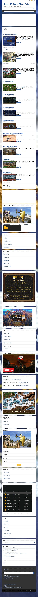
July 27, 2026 (8, 35)
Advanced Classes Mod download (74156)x (9, 556)
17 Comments (12, 134)
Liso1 (5, 35)
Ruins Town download (6, 159)
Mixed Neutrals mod (6, 263)
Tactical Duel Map (5, 421)
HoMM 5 (8, 63)
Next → (11, 186)
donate (5, 345)
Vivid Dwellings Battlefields (7, 266)
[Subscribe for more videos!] (19, 372)
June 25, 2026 (9, 147)
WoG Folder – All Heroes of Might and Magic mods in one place (12, 587)
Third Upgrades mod (6, 257)
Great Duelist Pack (6, 424)
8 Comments (12, 147)
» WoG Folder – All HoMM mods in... (23, 382)
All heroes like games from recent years (8, 520)
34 (9, 186)
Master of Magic (5, 527)
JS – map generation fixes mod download (10, 34)
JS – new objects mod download (8, 107)
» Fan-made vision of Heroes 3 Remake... (15, 379)
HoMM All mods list (6, 235)
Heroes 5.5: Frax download (7, 50)
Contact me (5, 585)
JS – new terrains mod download (8, 81)
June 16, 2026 (9, 173)
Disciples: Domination (6, 524)
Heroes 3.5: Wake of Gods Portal (16, 4)
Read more (18, 42)
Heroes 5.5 (20, 52)
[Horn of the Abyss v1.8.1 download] (19, 413)
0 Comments (12, 35)
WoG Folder (24, 38)
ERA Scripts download (7, 577)
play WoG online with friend (7, 342)
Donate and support (6, 247)
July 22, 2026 (8, 82)
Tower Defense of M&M (6, 478)
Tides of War (23, 176)
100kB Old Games (6, 569)
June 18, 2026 (9, 160)
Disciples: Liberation (6, 530)
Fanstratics (4, 536)
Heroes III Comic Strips (6, 475)
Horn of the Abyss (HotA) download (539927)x (9, 547)
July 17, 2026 (8, 108)
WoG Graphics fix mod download (8, 66)
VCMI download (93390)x (6, 555)
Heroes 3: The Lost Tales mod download (10, 146)
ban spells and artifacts (7, 348)
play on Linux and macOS (7, 346)
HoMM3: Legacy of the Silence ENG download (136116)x (11, 552)
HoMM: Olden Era (5, 521)
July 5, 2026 (8, 121)
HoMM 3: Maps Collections (7, 241)
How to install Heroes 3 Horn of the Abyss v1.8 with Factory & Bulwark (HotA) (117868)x (15, 553)
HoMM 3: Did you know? (6, 238)
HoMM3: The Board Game (7, 533)
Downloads (5, 47)
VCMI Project (9, 169)
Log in (4, 563)
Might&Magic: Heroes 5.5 (6, 418)
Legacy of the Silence (6, 254)
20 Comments (12, 121)
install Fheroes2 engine (7, 339)
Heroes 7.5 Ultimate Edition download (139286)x (9, 550)
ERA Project (8, 47)
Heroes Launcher (19, 39)
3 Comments (12, 160)
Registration (5, 562)
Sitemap (5, 586)
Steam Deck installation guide (8, 343)
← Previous (4, 186)
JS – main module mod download (8, 94)
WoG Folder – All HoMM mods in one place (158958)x (10, 549)
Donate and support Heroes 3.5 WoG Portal (10, 584)
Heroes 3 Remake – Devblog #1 (8, 578)
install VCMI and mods (7, 333)
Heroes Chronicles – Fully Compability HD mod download (13, 133)
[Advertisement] (19, 20)
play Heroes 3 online (7, 340)
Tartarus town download (7, 172)
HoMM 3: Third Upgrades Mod (7, 244)
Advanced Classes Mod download (8, 120)
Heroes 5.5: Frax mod (6, 420)
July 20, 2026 (8, 95)
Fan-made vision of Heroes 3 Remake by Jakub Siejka (11, 576)
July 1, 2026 (8, 134)
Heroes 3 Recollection (6, 472)
